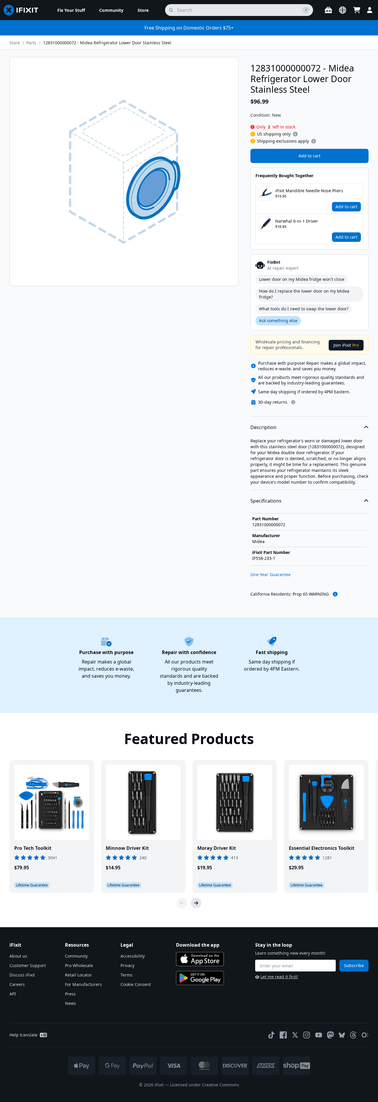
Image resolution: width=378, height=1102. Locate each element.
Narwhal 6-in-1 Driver (296, 221)
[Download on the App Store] (200, 959)
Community (76, 956)
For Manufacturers (83, 984)
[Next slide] (196, 903)
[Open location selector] (342, 10)
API (12, 994)
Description (263, 427)
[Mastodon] (330, 1035)
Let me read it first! (279, 976)
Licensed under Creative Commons (204, 1085)
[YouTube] (318, 1035)
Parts (31, 42)
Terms (126, 975)
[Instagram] (306, 1035)
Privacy (127, 965)
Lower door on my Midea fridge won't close (301, 279)
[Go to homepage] (23, 10)
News (70, 1003)
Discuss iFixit (22, 975)
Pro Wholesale (79, 965)
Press (70, 994)
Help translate (23, 1035)
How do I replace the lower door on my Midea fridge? (304, 294)
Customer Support (27, 965)
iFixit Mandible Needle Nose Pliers (309, 190)
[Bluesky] (342, 1035)
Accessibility (132, 956)
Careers (17, 984)
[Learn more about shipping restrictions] (295, 134)
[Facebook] (283, 1035)
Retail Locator (78, 975)
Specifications (265, 501)
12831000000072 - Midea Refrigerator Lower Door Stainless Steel (107, 42)
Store (14, 42)
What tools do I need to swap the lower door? (303, 309)
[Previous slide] (182, 903)
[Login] (369, 10)
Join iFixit (346, 345)
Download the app (197, 945)
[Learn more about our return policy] (293, 402)
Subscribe (354, 965)
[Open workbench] (328, 10)
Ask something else (278, 320)
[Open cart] (357, 10)
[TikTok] (271, 1035)
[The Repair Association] (365, 1035)
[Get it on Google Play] (200, 978)
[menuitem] (71, 10)
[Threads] (353, 1035)
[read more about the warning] (335, 594)
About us (18, 956)
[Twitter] (295, 1035)
